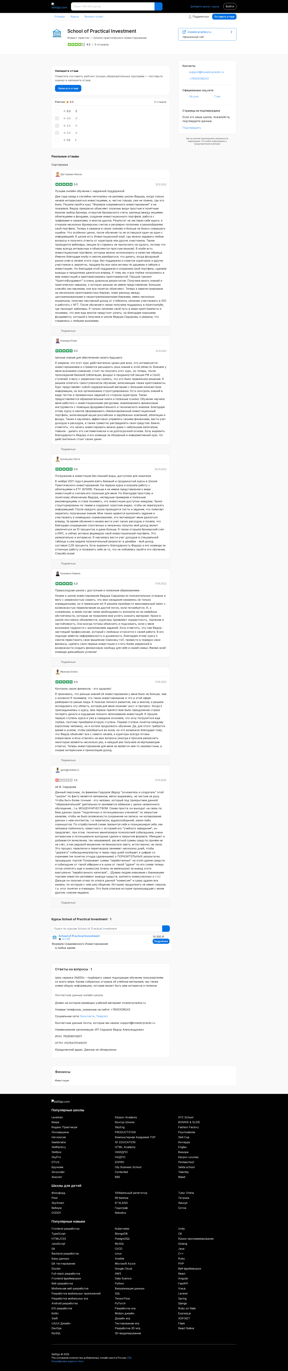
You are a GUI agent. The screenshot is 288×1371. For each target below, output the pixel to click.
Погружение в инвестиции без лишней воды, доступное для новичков (103, 476)
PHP (181, 1263)
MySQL (119, 1243)
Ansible (119, 1258)
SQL (117, 1293)
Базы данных (60, 1258)
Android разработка (65, 1303)
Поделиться (200, 16)
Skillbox (57, 1152)
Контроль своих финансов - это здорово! (83, 688)
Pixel (55, 1198)
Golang (182, 1243)
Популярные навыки (68, 1221)
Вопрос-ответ (94, 16)
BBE (117, 1177)
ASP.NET (184, 1318)
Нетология (59, 1137)
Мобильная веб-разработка (70, 1288)
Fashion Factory (188, 1127)
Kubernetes (122, 1228)
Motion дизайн (124, 1313)
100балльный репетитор (131, 1193)
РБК (129, 1357)
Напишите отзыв (66, 71)
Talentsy (183, 1172)
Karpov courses (188, 1157)
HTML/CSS (59, 1238)
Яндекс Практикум (64, 1127)
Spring (182, 1298)
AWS (118, 1273)
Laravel (183, 1293)
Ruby (181, 1258)
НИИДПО (121, 1152)
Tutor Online (186, 1193)
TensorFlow (122, 1298)
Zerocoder (58, 1172)
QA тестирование (63, 1263)
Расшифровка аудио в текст (68, 1361)
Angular (183, 1278)
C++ (181, 1253)
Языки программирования (196, 1238)
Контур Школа (124, 1122)
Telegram (102, 1016)
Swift (55, 1318)
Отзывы (59, 16)
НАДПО (120, 1157)
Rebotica (120, 1212)
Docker (56, 1268)
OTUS (55, 1162)
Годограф (121, 1208)
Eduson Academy (126, 1117)
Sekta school (186, 1167)
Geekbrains (59, 1142)
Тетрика (183, 1198)
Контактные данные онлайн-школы (79, 995)
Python (119, 1283)
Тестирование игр (127, 1323)
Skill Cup (183, 1137)
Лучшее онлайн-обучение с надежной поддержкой (89, 191)
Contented (121, 1172)
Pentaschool (186, 1162)
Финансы (62, 1072)
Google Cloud (123, 1268)
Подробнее (161, 941)
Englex (182, 1147)
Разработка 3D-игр (127, 1328)
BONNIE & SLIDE (189, 1122)
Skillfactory (59, 1147)
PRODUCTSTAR (125, 1132)
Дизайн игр (122, 1318)
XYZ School (185, 1117)
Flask (181, 1323)
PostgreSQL (122, 1238)
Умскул (183, 1203)
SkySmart (58, 1203)
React (181, 1273)
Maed (181, 1177)
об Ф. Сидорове (65, 787)
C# (180, 1233)
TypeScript (58, 1233)
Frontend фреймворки (66, 1278)
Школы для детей (66, 1186)
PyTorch (120, 1303)
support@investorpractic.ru (206, 72)
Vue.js (182, 1288)
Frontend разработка (65, 1228)
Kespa (55, 1122)
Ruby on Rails (187, 1308)
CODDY (56, 1212)
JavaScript (58, 1243)
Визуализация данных (129, 1288)
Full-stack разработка (66, 1273)
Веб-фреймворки (189, 1268)
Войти (230, 6)
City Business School (128, 1167)
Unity (181, 1228)
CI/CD (118, 1248)
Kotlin (55, 1313)
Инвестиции (62, 1080)
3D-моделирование (128, 1333)
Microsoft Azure (125, 1263)
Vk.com (194, 96)
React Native (186, 1328)
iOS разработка (62, 1308)
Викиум (183, 1152)
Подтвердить (191, 127)
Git (53, 1248)
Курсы (74, 16)
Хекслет (57, 1177)
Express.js (184, 1313)
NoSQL (56, 1333)
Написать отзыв (68, 88)
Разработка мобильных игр (70, 1298)
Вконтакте (87, 1016)
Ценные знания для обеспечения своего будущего (88, 357)
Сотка (182, 1208)
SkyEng (119, 1127)
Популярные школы (68, 1110)
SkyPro (56, 1157)
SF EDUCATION (125, 1142)
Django (182, 1303)
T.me (217, 96)
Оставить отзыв (224, 16)
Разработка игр (125, 1308)
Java (181, 1248)
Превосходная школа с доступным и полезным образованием (97, 590)
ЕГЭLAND (121, 1203)
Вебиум (57, 1208)
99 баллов (121, 1198)
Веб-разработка (62, 1283)
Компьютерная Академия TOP (135, 1137)
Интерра (184, 1142)
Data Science (123, 1278)
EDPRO (119, 1162)
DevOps (57, 1328)
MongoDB (121, 1233)
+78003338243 (199, 78)
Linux (118, 1253)
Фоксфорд (58, 1193)
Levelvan (57, 1117)
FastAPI (183, 1283)
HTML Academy (125, 1147)
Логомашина (60, 1132)
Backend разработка (65, 1253)
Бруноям (57, 1167)
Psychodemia (186, 1132)
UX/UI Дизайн (61, 1323)
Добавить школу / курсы (204, 6)
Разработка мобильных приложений (76, 1293)
